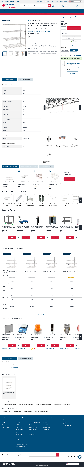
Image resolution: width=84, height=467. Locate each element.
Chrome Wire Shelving (34, 17)
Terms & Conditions (39, 465)
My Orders (18, 424)
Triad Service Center (33, 429)
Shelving (18, 17)
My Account (18, 422)
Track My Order (19, 427)
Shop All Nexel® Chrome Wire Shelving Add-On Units (39, 31)
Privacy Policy (49, 458)
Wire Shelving (25, 17)
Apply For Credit (19, 432)
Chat (52, 1)
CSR (3, 429)
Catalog (56, 1)
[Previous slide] (44, 107)
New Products (45, 424)
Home (3, 17)
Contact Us (47, 1)
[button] (75, 1)
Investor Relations (5, 427)
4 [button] (29, 36)
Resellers (31, 424)
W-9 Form (18, 439)
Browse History (40, 1)
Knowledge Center (63, 1)
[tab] (9, 79)
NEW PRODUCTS (47, 11)
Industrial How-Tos (46, 429)
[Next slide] (80, 107)
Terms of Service (55, 458)
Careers (3, 422)
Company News (5, 424)
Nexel (29, 20)
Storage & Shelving (10, 17)
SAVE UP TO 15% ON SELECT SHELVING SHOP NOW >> (42, 13)
